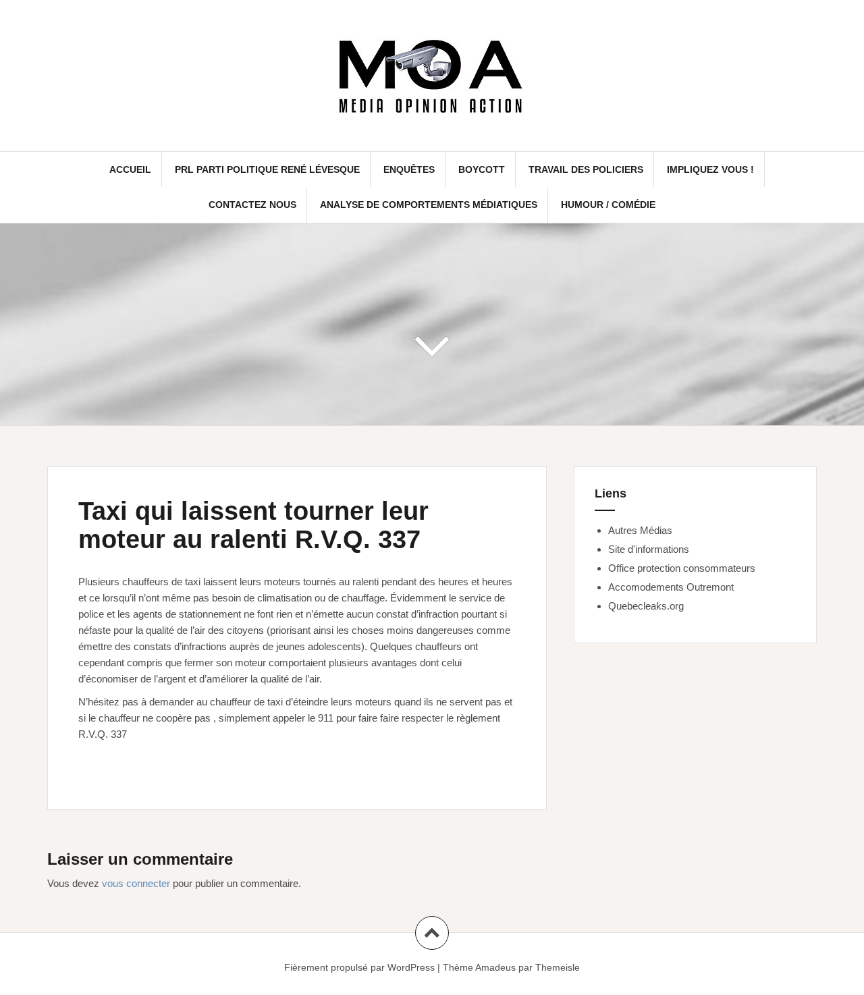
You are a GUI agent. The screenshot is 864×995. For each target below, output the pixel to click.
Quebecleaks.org (646, 606)
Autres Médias (640, 530)
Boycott (481, 169)
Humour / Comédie (608, 204)
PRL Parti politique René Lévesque (267, 169)
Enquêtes (409, 169)
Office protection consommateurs (681, 568)
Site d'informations (648, 549)
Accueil (130, 169)
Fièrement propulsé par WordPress (359, 967)
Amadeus (495, 967)
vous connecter (136, 883)
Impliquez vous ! (710, 169)
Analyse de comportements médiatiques (428, 204)
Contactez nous (252, 204)
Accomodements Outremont (671, 587)
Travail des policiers (586, 169)
